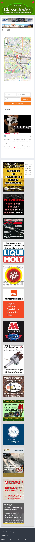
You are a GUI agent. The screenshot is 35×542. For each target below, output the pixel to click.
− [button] (6, 43)
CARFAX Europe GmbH (11, 134)
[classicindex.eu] (17, 14)
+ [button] (6, 41)
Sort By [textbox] (7, 109)
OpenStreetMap (22, 80)
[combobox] (7, 109)
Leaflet (11, 80)
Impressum (5, 535)
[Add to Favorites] (30, 136)
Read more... (17, 147)
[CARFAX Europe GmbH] (17, 56)
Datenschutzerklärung (8, 532)
